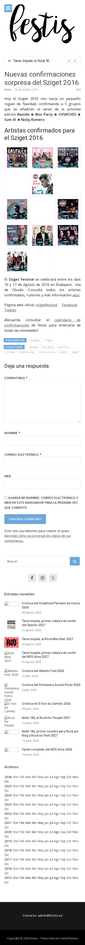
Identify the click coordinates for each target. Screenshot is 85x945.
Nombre (12, 433)
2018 (7, 850)
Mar (28, 777)
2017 (7, 859)
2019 (7, 841)
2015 (7, 878)
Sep (63, 786)
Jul (51, 777)
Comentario (16, 378)
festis (7, 89)
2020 (7, 832)
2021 (7, 823)
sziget (75, 352)
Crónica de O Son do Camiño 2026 (46, 703)
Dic (6, 791)
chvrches (63, 347)
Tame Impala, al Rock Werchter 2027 (47, 639)
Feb (21, 777)
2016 (7, 868)
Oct (68, 786)
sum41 (63, 352)
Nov (75, 786)
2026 (7, 777)
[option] (45, 60)
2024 (7, 795)
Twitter (10, 310)
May (40, 777)
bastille (33, 347)
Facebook (70, 304)
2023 (7, 804)
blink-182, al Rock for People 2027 (46, 718)
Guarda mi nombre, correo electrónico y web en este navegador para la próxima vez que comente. (41, 503)
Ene (15, 777)
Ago (57, 777)
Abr (34, 777)
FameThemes (69, 938)
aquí (75, 295)
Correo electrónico (22, 454)
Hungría (35, 340)
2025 (7, 786)
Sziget (48, 340)
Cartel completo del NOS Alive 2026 (47, 749)
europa (10, 352)
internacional (26, 352)
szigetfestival (46, 304)
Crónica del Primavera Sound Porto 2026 (51, 685)
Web (7, 476)
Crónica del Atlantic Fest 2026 (43, 671)
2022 (7, 813)
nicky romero (47, 352)
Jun (46, 777)
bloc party (48, 347)
